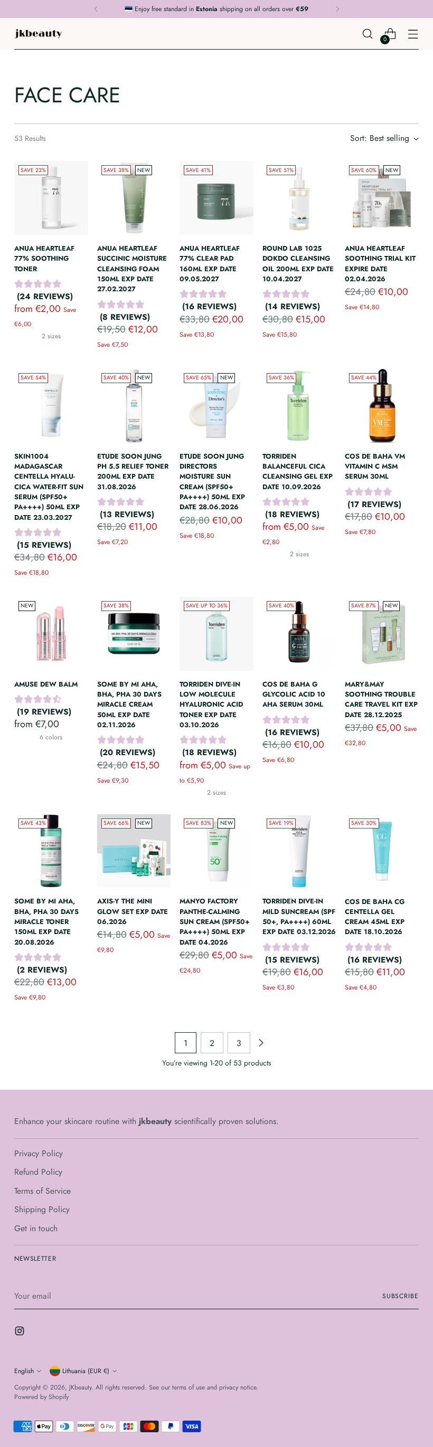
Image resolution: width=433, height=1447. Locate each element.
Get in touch (36, 1228)
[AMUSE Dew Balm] (51, 634)
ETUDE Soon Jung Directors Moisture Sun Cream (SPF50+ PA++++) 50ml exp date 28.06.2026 (212, 481)
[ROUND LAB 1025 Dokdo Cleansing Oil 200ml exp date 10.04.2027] (299, 198)
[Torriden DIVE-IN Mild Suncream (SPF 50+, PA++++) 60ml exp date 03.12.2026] (299, 851)
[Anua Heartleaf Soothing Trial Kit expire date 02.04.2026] (382, 198)
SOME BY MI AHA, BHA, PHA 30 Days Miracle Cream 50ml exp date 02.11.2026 (129, 704)
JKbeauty (80, 1387)
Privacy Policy (38, 1153)
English (24, 1371)
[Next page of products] (261, 1042)
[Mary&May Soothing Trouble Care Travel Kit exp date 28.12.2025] (382, 634)
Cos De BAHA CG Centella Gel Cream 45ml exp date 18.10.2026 (374, 917)
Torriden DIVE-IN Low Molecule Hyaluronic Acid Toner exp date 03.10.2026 (211, 704)
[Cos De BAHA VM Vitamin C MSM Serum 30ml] (382, 406)
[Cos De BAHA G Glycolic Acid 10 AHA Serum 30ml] (299, 634)
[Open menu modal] (413, 34)
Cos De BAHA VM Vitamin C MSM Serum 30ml (375, 466)
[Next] (337, 9)
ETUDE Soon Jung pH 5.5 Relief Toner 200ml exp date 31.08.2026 (132, 471)
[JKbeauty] (38, 34)
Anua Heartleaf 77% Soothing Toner (44, 258)
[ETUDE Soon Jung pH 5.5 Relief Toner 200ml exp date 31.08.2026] (134, 406)
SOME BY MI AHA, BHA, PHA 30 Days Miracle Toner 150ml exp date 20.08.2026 (46, 921)
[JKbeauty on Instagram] (20, 1333)
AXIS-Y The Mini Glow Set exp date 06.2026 (132, 911)
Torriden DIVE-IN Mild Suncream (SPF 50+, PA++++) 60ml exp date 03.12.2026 (299, 916)
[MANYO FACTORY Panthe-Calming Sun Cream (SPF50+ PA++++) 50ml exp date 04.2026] (216, 851)
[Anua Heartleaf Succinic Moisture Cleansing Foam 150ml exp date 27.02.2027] (134, 198)
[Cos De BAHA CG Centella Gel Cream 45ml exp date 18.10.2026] (382, 851)
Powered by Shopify (41, 1397)
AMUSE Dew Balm (46, 684)
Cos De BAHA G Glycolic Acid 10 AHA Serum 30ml (293, 694)
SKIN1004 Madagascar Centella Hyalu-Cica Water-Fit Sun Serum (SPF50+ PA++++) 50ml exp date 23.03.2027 (48, 486)
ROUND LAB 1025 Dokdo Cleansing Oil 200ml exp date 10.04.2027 (298, 263)
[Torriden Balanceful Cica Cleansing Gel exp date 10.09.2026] (299, 406)
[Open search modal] (368, 34)
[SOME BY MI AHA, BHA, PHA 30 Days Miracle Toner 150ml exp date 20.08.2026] (51, 851)
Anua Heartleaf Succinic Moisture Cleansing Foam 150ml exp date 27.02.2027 (132, 268)
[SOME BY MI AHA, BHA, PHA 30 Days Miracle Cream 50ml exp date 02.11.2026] (134, 634)
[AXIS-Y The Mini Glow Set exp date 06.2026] (134, 851)
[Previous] (96, 9)
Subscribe (400, 1296)
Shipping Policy (42, 1209)
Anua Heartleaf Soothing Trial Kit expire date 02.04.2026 (380, 263)
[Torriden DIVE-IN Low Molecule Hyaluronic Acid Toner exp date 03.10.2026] (216, 634)
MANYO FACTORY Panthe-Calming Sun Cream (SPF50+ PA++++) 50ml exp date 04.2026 (215, 921)
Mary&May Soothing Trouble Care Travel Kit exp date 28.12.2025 (381, 699)
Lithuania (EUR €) (85, 1371)
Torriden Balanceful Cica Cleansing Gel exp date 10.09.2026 (297, 471)
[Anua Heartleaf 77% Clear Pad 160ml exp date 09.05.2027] (216, 198)
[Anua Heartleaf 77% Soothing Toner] (51, 198)
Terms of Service (42, 1191)
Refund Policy (38, 1172)
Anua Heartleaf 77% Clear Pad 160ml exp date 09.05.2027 (210, 263)
